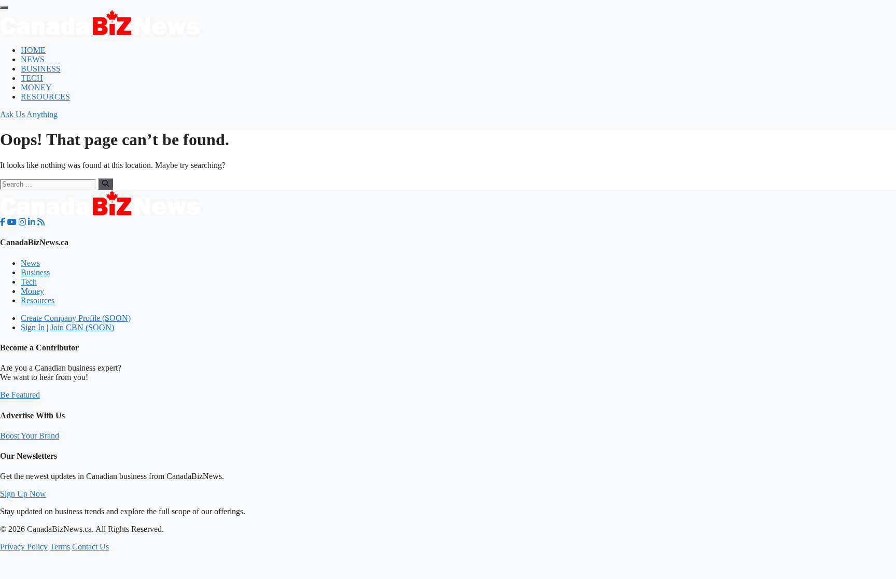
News (30, 263)
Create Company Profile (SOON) (76, 318)
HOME (33, 50)
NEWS (33, 59)
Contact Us (90, 546)
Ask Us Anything (29, 114)
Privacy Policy (24, 546)
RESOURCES (45, 96)
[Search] (105, 184)
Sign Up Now (23, 493)
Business (35, 272)
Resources (37, 300)
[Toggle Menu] (4, 7)
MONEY (36, 87)
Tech (29, 281)
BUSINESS (41, 68)
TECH (32, 78)
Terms (60, 546)
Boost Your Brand (29, 435)
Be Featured (20, 394)
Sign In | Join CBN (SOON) (67, 327)
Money (32, 291)
